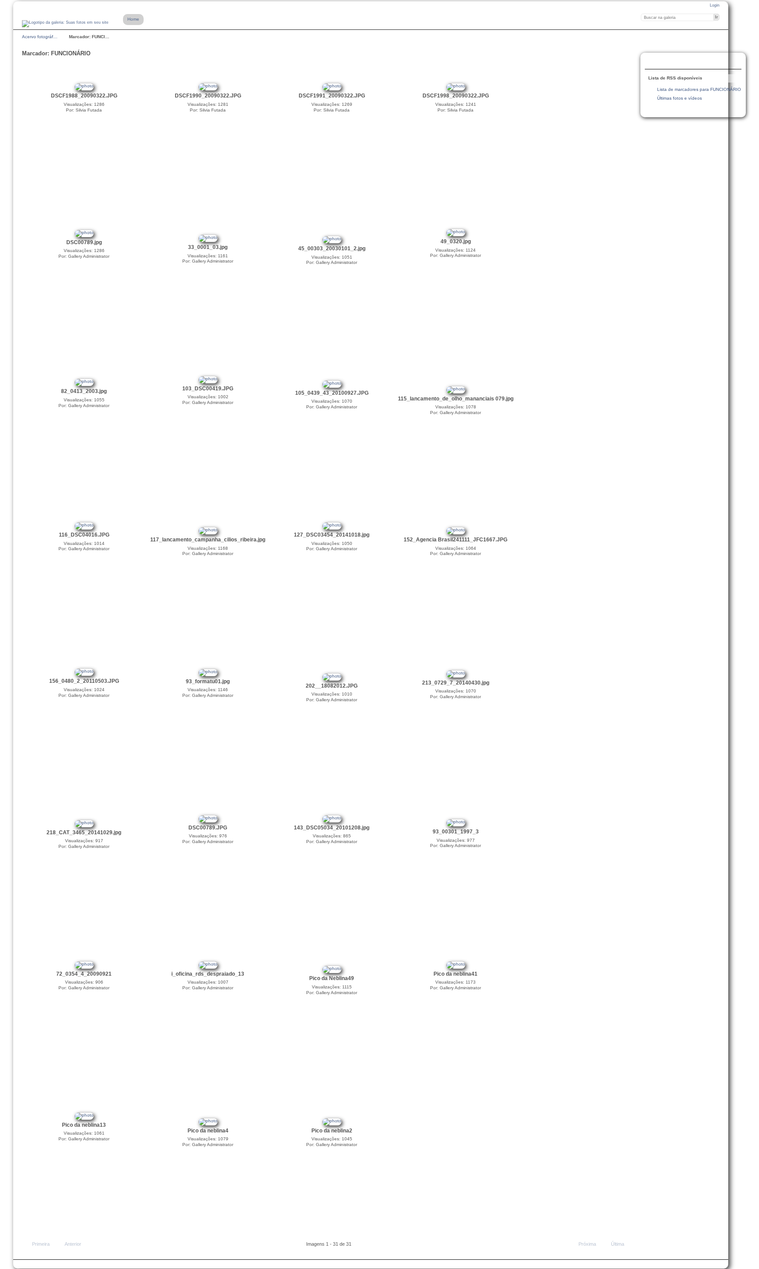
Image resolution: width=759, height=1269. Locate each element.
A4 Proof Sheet (654, 62)
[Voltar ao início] (65, 23)
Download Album (689, 62)
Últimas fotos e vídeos (679, 98)
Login (714, 5)
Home (133, 19)
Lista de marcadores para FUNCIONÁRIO (699, 89)
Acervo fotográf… (40, 36)
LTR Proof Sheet (671, 62)
